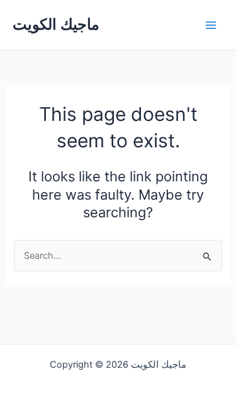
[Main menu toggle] (210, 24)
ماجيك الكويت (56, 24)
